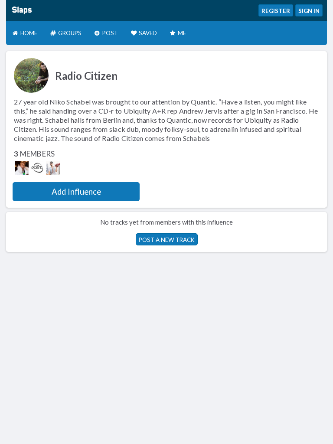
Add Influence (76, 191)
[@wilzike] (22, 168)
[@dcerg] (37, 168)
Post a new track (167, 239)
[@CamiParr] (53, 168)
